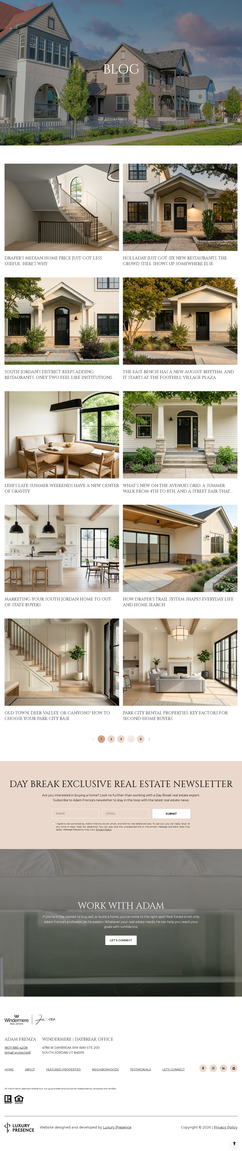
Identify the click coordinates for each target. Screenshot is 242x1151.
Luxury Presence (117, 1127)
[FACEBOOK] (203, 1068)
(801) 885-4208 (16, 1048)
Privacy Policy (104, 829)
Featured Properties (63, 1069)
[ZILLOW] (233, 1068)
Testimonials (140, 1069)
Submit (171, 813)
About (30, 1069)
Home (9, 1069)
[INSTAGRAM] (213, 1068)
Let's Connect (173, 1069)
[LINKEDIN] (223, 1068)
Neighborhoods (105, 1069)
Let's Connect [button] (121, 940)
